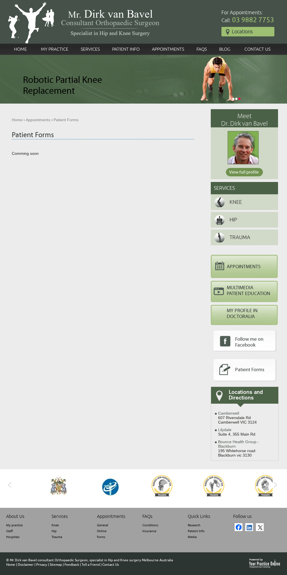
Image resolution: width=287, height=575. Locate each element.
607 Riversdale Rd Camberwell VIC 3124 (237, 417)
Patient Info (126, 49)
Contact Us (257, 49)
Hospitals (13, 537)
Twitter (260, 527)
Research (194, 525)
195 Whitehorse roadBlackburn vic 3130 (238, 448)
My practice (14, 525)
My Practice (54, 49)
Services (90, 49)
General (102, 525)
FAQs (201, 49)
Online (102, 531)
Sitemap (56, 564)
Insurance (149, 531)
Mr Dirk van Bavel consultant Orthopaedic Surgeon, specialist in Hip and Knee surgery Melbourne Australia (91, 560)
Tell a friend (91, 564)
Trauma (240, 237)
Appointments (168, 49)
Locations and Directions (246, 395)
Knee (236, 202)
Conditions (150, 525)
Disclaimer (26, 564)
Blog (224, 49)
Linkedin (249, 527)
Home (20, 49)
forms (101, 537)
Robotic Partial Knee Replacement (62, 85)
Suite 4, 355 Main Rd (236, 431)
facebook (238, 527)
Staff (9, 531)
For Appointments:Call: (247, 17)
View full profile (244, 172)
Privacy (41, 564)
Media (192, 537)
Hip (233, 220)
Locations (242, 32)
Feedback (71, 564)
